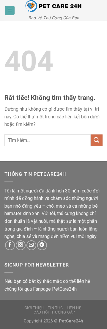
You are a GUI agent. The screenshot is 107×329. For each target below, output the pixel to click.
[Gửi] (97, 140)
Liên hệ (74, 308)
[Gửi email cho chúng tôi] (31, 245)
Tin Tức (55, 308)
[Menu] (10, 10)
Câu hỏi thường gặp (54, 312)
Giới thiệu (34, 308)
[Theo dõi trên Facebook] (10, 245)
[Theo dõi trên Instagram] (21, 245)
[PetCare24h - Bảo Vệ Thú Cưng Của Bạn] (53, 6)
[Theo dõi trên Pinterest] (42, 245)
